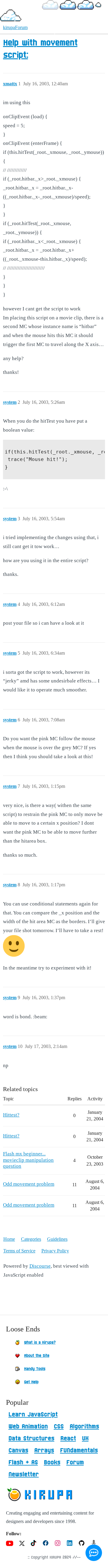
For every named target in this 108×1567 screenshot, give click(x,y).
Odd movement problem (28, 1184)
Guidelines (57, 1239)
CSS (59, 1426)
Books (52, 1462)
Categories (31, 1239)
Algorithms (84, 1426)
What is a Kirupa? (40, 1342)
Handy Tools (34, 1368)
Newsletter (23, 1474)
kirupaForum (15, 27)
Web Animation (28, 1426)
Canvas (18, 1450)
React (68, 1438)
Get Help (31, 1382)
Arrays (44, 1450)
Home (9, 1239)
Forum (75, 1462)
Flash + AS (23, 1462)
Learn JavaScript (33, 1414)
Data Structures (31, 1438)
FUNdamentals (79, 1450)
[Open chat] (94, 1553)
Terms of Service (19, 1250)
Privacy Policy (55, 1250)
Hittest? (11, 1115)
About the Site (36, 1355)
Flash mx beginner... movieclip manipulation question (28, 1160)
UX (85, 1438)
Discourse (40, 1266)
